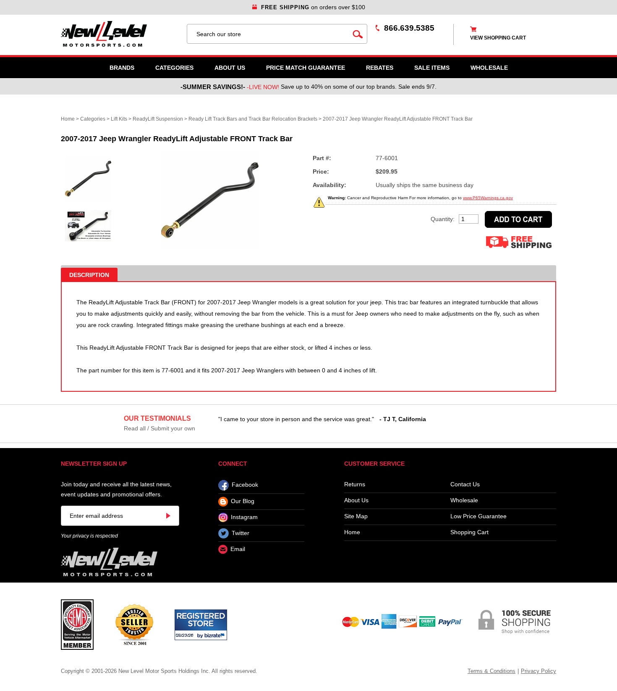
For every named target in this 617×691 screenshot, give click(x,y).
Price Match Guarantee (305, 67)
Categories (174, 67)
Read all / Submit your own (159, 428)
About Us (229, 67)
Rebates (379, 67)
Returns (354, 484)
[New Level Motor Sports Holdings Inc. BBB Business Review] (134, 624)
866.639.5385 (409, 28)
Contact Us (465, 484)
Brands (122, 67)
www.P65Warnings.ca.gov (488, 197)
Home (68, 119)
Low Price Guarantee (478, 516)
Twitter (240, 533)
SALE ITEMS (432, 67)
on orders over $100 (313, 7)
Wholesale (464, 500)
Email (237, 549)
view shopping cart (498, 38)
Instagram (244, 517)
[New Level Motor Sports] (119, 34)
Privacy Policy (538, 671)
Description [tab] (89, 275)
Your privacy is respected (89, 536)
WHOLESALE (489, 67)
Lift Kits (119, 119)
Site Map (356, 516)
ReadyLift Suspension (158, 119)
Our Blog (242, 501)
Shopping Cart (469, 532)
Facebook (245, 485)
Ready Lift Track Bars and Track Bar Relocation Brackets (252, 119)
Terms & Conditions (491, 671)
